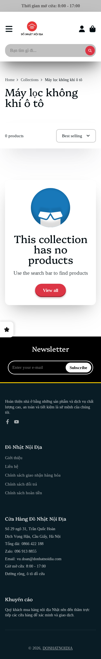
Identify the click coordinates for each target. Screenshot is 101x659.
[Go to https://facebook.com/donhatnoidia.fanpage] (7, 421)
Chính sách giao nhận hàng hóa (33, 475)
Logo (32, 29)
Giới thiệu (13, 457)
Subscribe (78, 367)
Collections (29, 80)
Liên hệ (11, 466)
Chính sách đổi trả (21, 484)
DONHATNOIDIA (58, 648)
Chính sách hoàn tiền (23, 492)
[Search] (90, 50)
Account (82, 29)
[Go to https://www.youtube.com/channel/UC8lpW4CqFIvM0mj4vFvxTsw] (16, 421)
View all (50, 290)
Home (10, 80)
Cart (92, 29)
